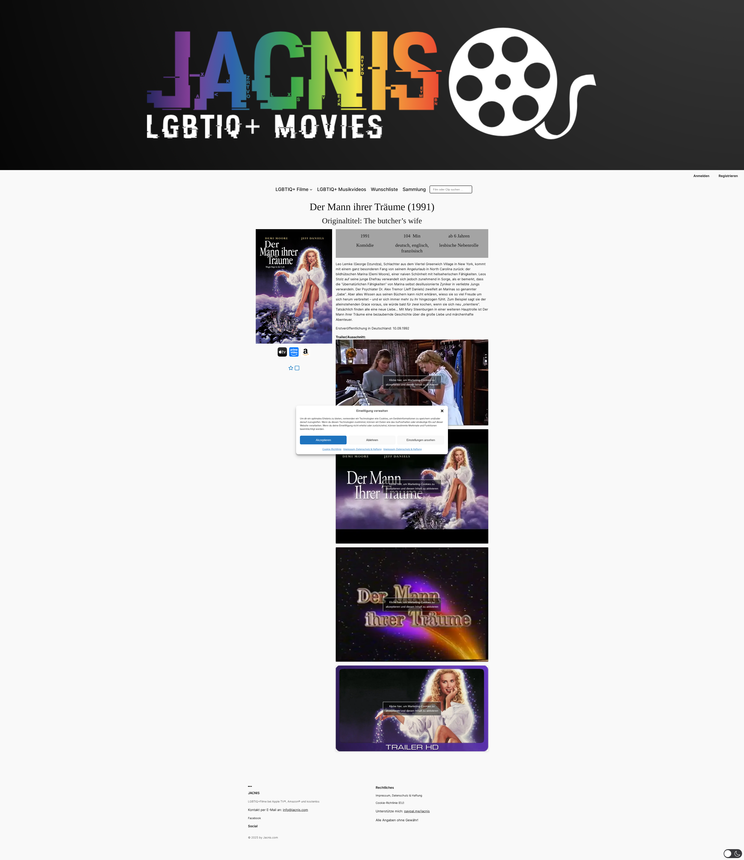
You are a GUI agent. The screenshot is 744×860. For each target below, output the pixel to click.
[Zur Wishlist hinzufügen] (291, 368)
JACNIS (254, 793)
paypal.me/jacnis (417, 811)
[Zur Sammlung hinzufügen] (297, 368)
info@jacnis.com (295, 810)
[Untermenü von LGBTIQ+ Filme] (311, 189)
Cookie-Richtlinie (331, 449)
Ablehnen (372, 440)
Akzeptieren (323, 440)
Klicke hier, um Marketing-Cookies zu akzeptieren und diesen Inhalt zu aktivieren (412, 382)
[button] (442, 411)
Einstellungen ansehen (420, 440)
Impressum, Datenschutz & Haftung (362, 449)
